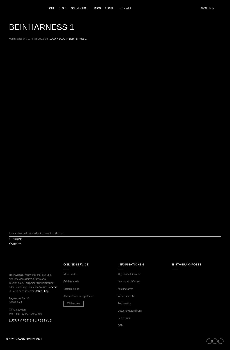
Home (51, 8)
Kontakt (125, 8)
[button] (207, 8)
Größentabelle (71, 281)
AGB (120, 325)
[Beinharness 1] (99, 135)
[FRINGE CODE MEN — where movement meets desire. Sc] (184, 311)
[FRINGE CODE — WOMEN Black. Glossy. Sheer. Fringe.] (209, 311)
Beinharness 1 (78, 38)
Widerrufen (73, 303)
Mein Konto (69, 274)
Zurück (15, 239)
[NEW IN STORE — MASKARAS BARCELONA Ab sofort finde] (209, 296)
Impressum (124, 318)
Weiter (15, 243)
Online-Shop (79, 8)
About (109, 8)
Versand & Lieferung (129, 281)
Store (63, 8)
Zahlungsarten (125, 289)
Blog (97, 8)
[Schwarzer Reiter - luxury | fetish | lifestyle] (24, 8)
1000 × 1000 (57, 38)
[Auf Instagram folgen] (215, 341)
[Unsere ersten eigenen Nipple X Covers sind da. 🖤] (184, 281)
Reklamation (125, 303)
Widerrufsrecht (126, 296)
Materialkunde (71, 289)
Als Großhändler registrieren (78, 296)
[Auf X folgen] (221, 341)
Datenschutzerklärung (130, 311)
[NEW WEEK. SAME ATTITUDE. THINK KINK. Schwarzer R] (184, 296)
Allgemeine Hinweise (129, 274)
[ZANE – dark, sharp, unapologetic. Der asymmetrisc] (209, 281)
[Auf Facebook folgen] (209, 341)
